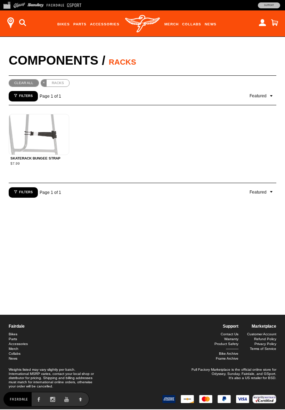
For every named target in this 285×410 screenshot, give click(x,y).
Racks (122, 62)
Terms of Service (263, 349)
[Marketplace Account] (262, 22)
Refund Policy (265, 339)
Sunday (233, 374)
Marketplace (264, 326)
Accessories (105, 24)
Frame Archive (227, 358)
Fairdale (17, 326)
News (211, 24)
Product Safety (226, 344)
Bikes (63, 24)
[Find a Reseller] (10, 22)
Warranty (231, 339)
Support (269, 5)
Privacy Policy (265, 344)
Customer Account (261, 334)
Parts (80, 24)
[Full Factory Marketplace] (6, 4)
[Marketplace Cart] (275, 22)
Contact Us (229, 334)
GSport (269, 374)
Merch (171, 24)
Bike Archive (228, 353)
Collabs (191, 24)
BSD (271, 378)
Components (53, 60)
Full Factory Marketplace (211, 369)
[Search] (23, 22)
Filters (26, 96)
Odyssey (218, 374)
